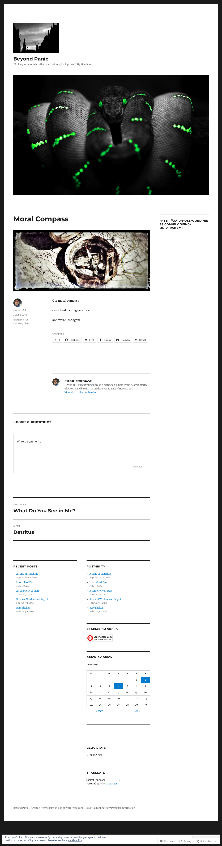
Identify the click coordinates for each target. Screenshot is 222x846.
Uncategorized (21, 323)
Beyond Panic (30, 59)
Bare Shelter (23, 607)
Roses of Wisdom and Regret (32, 599)
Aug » (137, 711)
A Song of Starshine (27, 573)
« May (99, 711)
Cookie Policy (75, 840)
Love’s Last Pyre (25, 582)
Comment (138, 466)
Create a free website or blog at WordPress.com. (57, 807)
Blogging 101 (20, 319)
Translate (111, 783)
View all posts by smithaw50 (80, 392)
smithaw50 (19, 310)
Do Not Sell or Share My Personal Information (110, 807)
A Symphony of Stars (27, 590)
